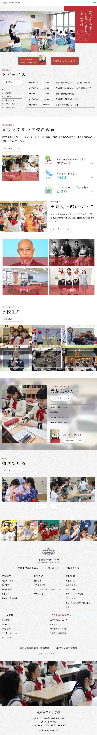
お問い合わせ (52, 568)
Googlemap (49, 721)
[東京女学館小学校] (11, 3)
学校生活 (70, 575)
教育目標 (37, 580)
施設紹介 (5, 593)
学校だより (70, 598)
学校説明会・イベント (59, 417)
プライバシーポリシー (48, 653)
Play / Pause (70, 48)
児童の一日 (70, 580)
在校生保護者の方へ (28, 568)
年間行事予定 (71, 589)
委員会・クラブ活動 (74, 593)
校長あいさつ (7, 580)
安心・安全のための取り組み (78, 602)
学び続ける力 (39, 593)
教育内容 (38, 575)
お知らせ (8, 96)
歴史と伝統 (6, 589)
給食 (67, 607)
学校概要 (5, 585)
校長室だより (9, 107)
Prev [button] (41, 506)
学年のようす (71, 585)
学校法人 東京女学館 (66, 648)
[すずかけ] (24, 489)
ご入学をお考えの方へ (61, 614)
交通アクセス (72, 568)
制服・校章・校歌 (9, 598)
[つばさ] (72, 489)
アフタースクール (11, 104)
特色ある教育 (39, 585)
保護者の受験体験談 (58, 422)
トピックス (7, 614)
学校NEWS (9, 100)
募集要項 (54, 412)
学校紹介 (6, 575)
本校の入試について (58, 407)
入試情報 (8, 93)
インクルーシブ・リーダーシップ (48, 589)
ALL (6, 89)
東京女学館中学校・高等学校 (34, 648)
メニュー (94, 3)
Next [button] (55, 506)
